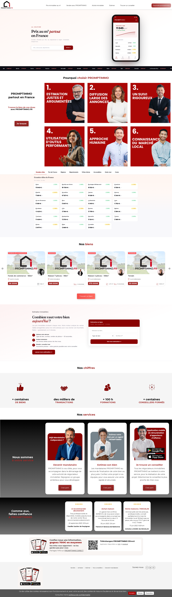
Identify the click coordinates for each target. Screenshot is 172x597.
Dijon (97, 68)
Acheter (80, 568)
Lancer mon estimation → (43, 352)
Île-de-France (52, 172)
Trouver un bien (86, 296)
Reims (83, 68)
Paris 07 (162, 68)
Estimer (112, 5)
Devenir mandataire (111, 568)
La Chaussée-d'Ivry (129, 68)
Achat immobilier (98, 5)
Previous (2, 269)
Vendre (72, 568)
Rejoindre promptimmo (161, 5)
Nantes (7, 68)
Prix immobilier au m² (53, 5)
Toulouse (22, 68)
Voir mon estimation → (114, 341)
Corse (117, 172)
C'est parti (65, 488)
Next (170, 269)
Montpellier (38, 68)
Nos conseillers (98, 568)
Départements (73, 172)
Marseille (54, 68)
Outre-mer (108, 172)
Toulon (68, 68)
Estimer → (68, 47)
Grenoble (111, 68)
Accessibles (97, 172)
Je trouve (21, 123)
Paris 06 (147, 68)
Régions (63, 172)
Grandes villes (40, 172)
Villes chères (86, 172)
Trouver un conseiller (127, 5)
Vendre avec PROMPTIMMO (76, 5)
